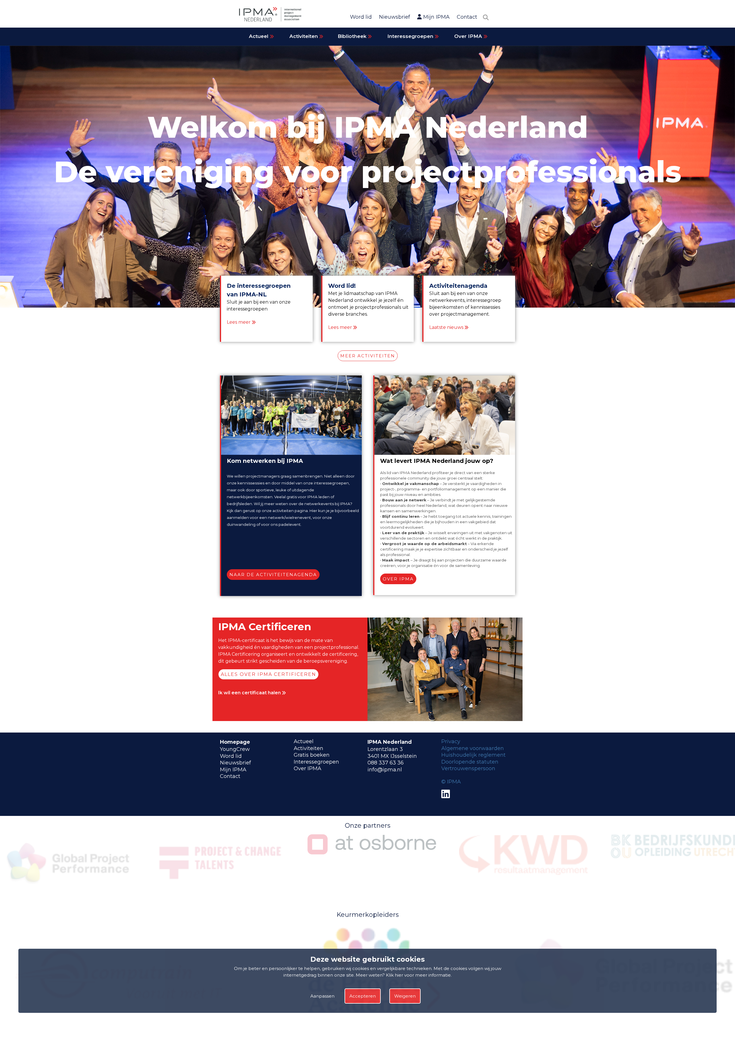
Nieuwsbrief (394, 17)
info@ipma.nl (385, 769)
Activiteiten (304, 36)
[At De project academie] (119, 1023)
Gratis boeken (312, 755)
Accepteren (362, 996)
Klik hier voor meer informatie (418, 975)
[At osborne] (220, 853)
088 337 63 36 (386, 763)
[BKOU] (523, 856)
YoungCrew (235, 749)
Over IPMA (468, 36)
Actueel (259, 36)
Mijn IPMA (436, 17)
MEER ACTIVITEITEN (367, 356)
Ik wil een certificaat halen (250, 692)
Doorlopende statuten (469, 762)
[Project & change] (68, 889)
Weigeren (405, 996)
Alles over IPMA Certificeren (268, 674)
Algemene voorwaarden (472, 748)
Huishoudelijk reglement (473, 755)
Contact (467, 17)
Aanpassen (322, 996)
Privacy (450, 741)
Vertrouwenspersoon (468, 768)
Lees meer (239, 322)
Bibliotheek (353, 36)
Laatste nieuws (446, 327)
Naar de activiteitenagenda (273, 574)
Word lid (361, 17)
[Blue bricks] (372, 1023)
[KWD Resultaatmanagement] (371, 874)
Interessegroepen (411, 36)
